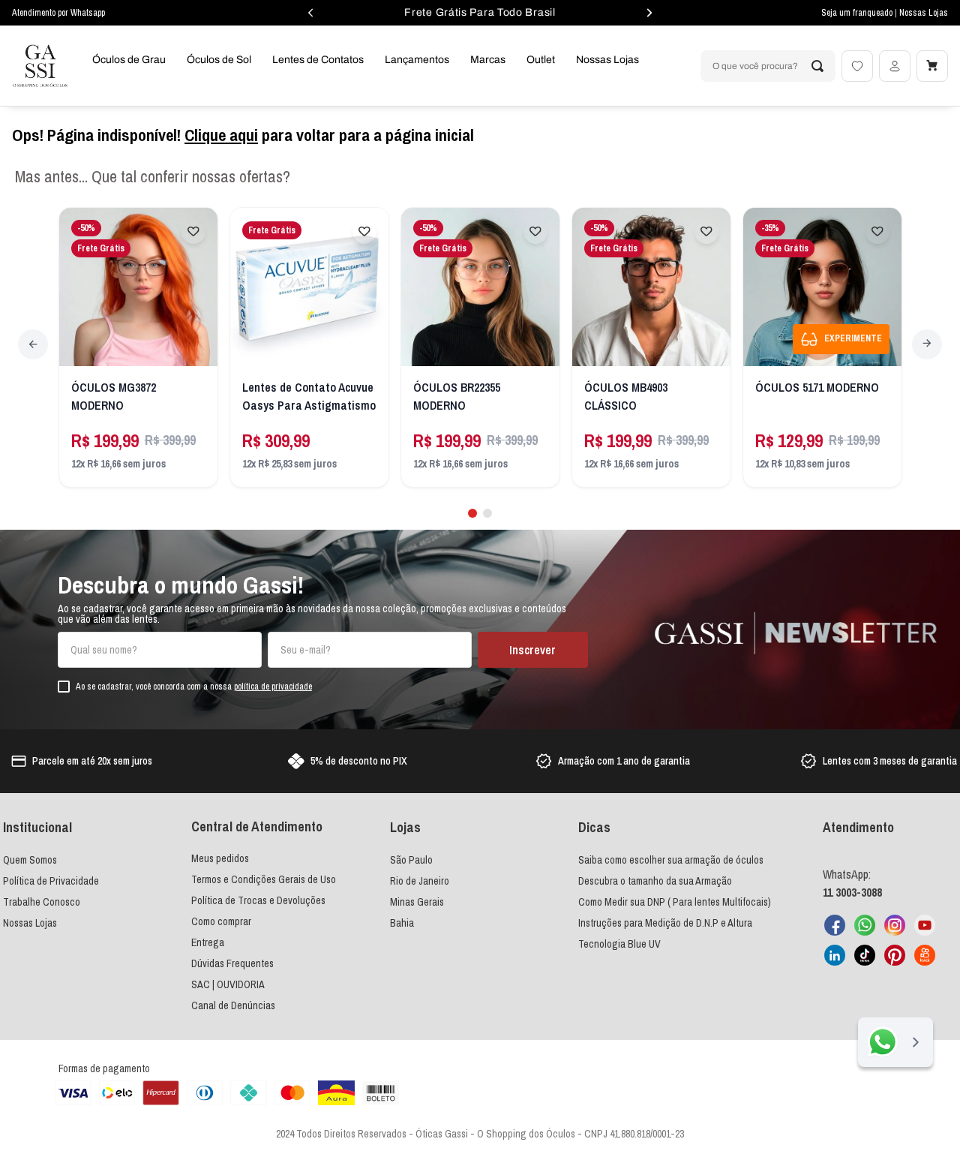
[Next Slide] (927, 344)
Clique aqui (221, 135)
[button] (472, 513)
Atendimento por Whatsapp (58, 13)
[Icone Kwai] (925, 955)
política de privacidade (273, 687)
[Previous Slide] (33, 344)
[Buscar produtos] (818, 66)
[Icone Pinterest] (895, 955)
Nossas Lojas (923, 13)
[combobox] (768, 66)
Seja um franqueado (858, 13)
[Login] (894, 66)
